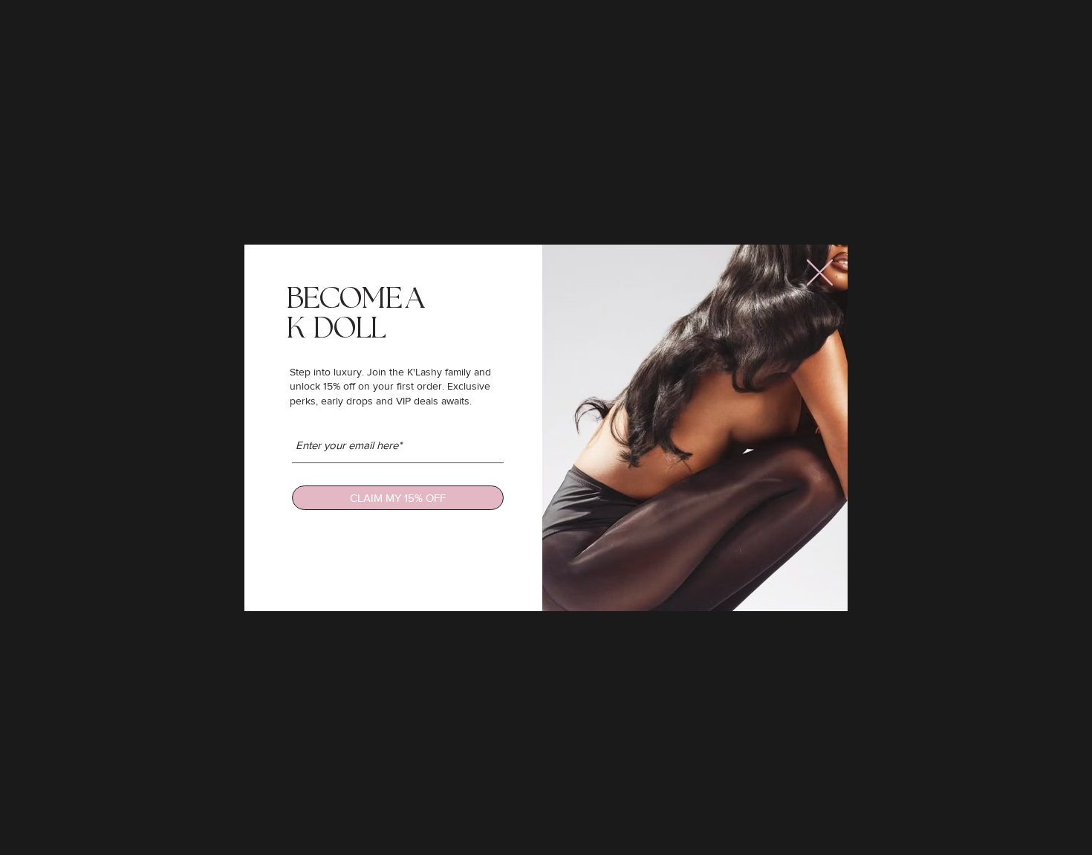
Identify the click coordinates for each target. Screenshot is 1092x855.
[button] (820, 272)
